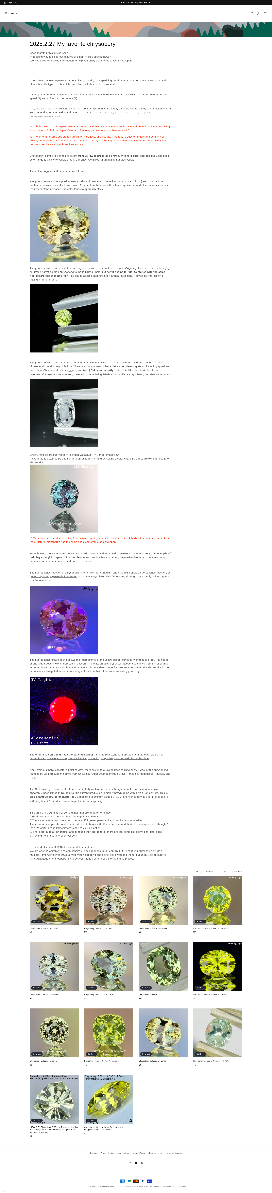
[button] (6, 14)
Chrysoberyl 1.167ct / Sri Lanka (44, 928)
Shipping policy (168, 1186)
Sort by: (199, 871)
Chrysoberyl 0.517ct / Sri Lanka (98, 995)
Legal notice (181, 1186)
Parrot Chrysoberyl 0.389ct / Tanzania (210, 928)
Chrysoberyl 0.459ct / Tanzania (44, 995)
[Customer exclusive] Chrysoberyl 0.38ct (211, 1061)
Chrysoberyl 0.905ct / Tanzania (98, 928)
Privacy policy (137, 1186)
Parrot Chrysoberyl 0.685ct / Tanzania (101, 1061)
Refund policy (123, 1186)
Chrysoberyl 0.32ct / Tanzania (43, 1061)
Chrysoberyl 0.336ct (148, 995)
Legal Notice (123, 1153)
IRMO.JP (95, 1186)
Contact (94, 1153)
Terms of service (152, 1186)
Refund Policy (138, 1153)
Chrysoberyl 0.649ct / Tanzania (153, 928)
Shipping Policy (155, 1153)
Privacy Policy (107, 1153)
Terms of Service (174, 1153)
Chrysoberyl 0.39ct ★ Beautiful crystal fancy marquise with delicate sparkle (104, 1128)
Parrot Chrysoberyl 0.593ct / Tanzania (210, 995)
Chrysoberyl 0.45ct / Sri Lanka (152, 1061)
